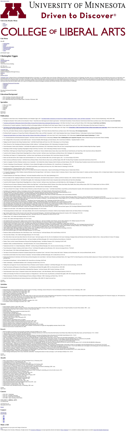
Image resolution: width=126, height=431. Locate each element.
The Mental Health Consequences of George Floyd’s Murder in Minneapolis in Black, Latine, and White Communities (66, 118)
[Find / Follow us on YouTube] (3, 418)
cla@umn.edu (3, 412)
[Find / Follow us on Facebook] (3, 416)
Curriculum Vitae (4, 69)
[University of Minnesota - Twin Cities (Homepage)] (63, 17)
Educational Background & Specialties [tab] (11, 83)
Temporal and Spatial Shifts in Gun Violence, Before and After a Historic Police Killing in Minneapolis (25, 135)
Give (2, 428)
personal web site (4, 75)
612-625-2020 (3, 413)
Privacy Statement (64, 429)
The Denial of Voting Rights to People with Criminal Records (16, 127)
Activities (3, 281)
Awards (3, 354)
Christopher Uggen (4, 77)
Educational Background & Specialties (9, 91)
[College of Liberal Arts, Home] (63, 35)
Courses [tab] (4, 88)
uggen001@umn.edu (5, 60)
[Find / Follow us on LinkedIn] (3, 419)
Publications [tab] (5, 84)
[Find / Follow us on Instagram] (3, 420)
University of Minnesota (36, 429)
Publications (3, 112)
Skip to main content (5, 1)
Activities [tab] (5, 85)
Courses (3, 388)
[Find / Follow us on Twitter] (3, 417)
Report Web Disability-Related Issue (101, 429)
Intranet (2, 407)
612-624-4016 (3, 61)
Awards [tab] (4, 86)
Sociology (3, 73)
